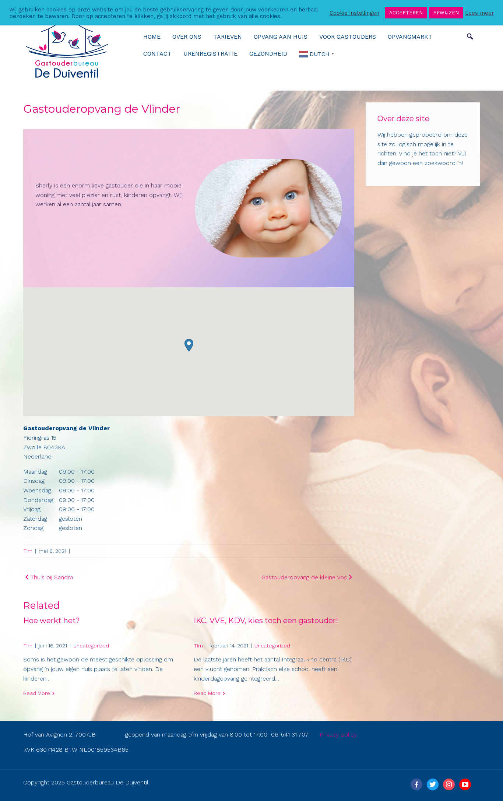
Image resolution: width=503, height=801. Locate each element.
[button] (188, 345)
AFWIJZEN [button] (446, 12)
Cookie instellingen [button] (354, 13)
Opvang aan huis (280, 36)
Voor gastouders (347, 36)
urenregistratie (210, 53)
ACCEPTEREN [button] (406, 12)
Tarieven (227, 36)
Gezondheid (268, 53)
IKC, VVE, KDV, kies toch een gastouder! (266, 620)
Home (152, 36)
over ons (186, 36)
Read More (36, 693)
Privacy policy (338, 734)
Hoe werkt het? (51, 620)
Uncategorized (91, 646)
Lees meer (479, 13)
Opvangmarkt (410, 36)
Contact (157, 53)
